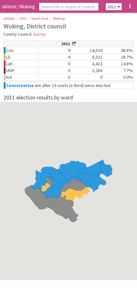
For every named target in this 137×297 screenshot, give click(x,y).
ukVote (9, 6)
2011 (23, 18)
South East (39, 18)
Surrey (39, 34)
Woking (59, 18)
